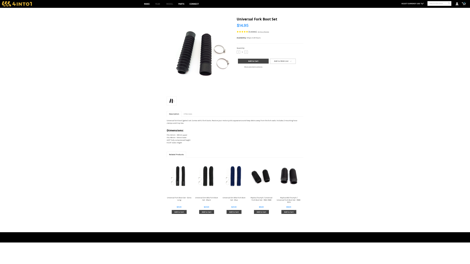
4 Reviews (188, 114)
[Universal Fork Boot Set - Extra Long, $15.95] (179, 176)
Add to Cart (179, 212)
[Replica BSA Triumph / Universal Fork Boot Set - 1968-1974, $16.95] (289, 176)
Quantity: (241, 48)
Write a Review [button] (263, 32)
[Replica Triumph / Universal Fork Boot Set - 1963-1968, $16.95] (261, 176)
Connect (194, 4)
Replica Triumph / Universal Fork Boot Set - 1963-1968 (261, 199)
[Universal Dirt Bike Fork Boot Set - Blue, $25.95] (234, 176)
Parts (181, 4)
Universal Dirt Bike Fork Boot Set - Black (206, 199)
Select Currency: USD (411, 4)
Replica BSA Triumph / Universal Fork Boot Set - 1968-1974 (289, 200)
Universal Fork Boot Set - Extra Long (179, 199)
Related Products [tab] (176, 154)
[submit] (448, 4)
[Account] (455, 4)
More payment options (253, 67)
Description (174, 114)
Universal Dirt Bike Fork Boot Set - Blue (234, 199)
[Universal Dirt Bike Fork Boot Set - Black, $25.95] (206, 176)
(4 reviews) (252, 32)
